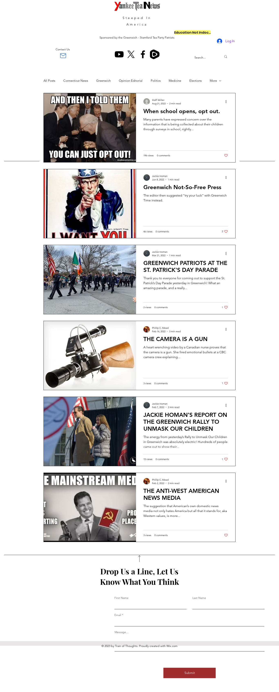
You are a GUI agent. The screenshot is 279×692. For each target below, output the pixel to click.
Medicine (175, 81)
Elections (195, 81)
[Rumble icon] (155, 54)
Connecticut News (75, 81)
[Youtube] (119, 54)
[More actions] (227, 101)
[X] (131, 54)
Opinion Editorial (131, 81)
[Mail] (63, 56)
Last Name (199, 597)
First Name (121, 597)
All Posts (49, 81)
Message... (121, 632)
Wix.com (171, 646)
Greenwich (103, 81)
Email (117, 615)
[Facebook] (143, 54)
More (213, 81)
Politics (156, 81)
